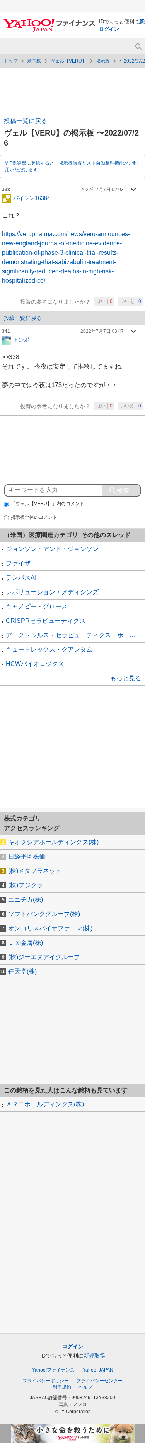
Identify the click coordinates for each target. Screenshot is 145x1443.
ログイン (109, 29)
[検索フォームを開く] (138, 47)
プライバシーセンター (99, 1381)
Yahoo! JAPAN (98, 1370)
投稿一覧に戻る (25, 121)
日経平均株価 (26, 856)
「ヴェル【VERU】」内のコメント (47, 503)
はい (104, 301)
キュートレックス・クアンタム (49, 649)
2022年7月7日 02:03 (102, 189)
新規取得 (94, 1356)
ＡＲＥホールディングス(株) (45, 1104)
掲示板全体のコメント (34, 517)
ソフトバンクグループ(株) (44, 914)
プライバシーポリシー (45, 1381)
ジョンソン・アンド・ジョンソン (52, 549)
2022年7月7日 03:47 (102, 331)
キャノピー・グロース (37, 606)
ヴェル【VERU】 (68, 61)
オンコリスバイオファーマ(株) (50, 928)
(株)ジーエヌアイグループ (44, 957)
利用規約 (62, 1387)
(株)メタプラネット (34, 871)
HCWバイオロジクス (35, 664)
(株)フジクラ (25, 885)
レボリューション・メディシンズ (52, 592)
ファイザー (21, 563)
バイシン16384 (31, 198)
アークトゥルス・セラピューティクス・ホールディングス (75, 635)
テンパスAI (21, 577)
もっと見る (125, 678)
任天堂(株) (22, 971)
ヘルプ (85, 1387)
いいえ (130, 301)
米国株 (34, 61)
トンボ (21, 339)
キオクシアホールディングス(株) (53, 842)
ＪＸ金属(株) (25, 942)
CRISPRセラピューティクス (45, 620)
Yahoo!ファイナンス (53, 1370)
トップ (11, 61)
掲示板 (103, 61)
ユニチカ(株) (25, 899)
